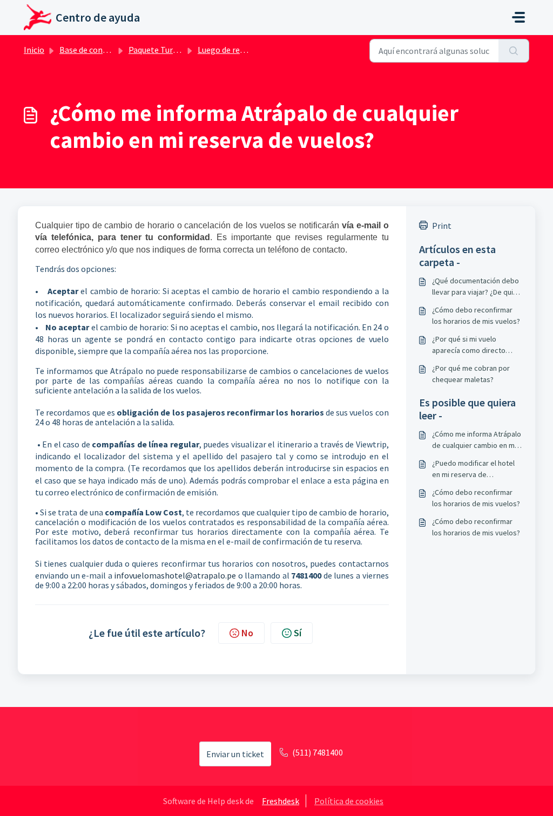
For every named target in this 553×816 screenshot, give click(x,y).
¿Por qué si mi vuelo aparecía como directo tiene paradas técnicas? (470, 345)
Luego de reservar (230, 49)
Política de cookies (348, 800)
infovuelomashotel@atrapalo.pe (175, 575)
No (247, 633)
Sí (297, 633)
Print (441, 225)
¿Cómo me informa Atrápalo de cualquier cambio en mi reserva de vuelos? (476, 440)
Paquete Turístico (161, 49)
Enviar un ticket (235, 754)
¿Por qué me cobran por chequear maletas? (471, 373)
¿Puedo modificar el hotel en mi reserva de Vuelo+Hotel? (473, 469)
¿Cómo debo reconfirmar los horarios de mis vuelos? (476, 315)
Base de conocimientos (102, 49)
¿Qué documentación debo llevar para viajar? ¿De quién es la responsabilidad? (476, 287)
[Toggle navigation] (518, 17)
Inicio (34, 49)
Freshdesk (280, 800)
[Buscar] (513, 51)
